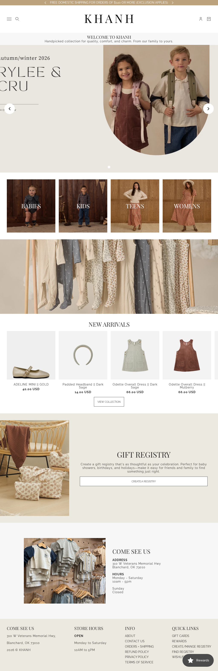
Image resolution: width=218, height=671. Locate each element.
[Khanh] (109, 19)
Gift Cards (180, 636)
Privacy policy (137, 657)
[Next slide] (208, 108)
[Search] (17, 19)
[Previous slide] (9, 108)
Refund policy (137, 652)
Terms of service (139, 662)
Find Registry (183, 652)
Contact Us (135, 641)
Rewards (179, 641)
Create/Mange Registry (191, 646)
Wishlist (179, 657)
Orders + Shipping (139, 646)
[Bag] (209, 19)
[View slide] (109, 109)
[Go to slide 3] (109, 167)
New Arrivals (109, 324)
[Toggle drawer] (9, 19)
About (130, 636)
